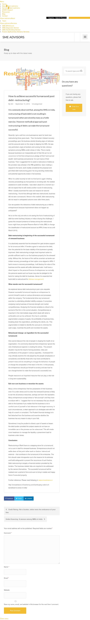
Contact (5, 16)
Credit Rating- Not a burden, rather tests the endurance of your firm (31, 510)
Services (5, 8)
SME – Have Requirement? (80, 18)
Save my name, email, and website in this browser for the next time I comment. (31, 604)
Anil (12, 104)
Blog (3, 14)
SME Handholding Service (11, 30)
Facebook (10, 498)
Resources (6, 12)
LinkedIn (29, 498)
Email (6, 578)
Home (4, 4)
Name (6, 567)
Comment (8, 533)
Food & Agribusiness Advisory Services (15, 32)
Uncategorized (37, 104)
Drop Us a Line (75, 107)
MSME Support (7, 10)
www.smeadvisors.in (46, 480)
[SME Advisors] (13, 34)
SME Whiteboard (8, 26)
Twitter (20, 498)
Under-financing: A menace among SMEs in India (24, 519)
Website (7, 590)
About (4, 6)
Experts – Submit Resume (58, 18)
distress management (36, 279)
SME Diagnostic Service (10, 28)
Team (4, 21)
